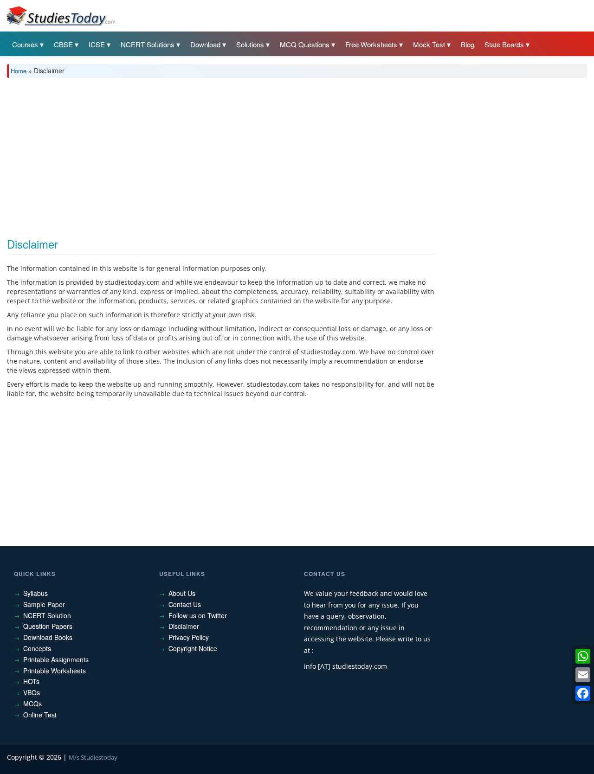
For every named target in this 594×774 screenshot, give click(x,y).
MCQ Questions (304, 44)
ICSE (97, 44)
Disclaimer (183, 626)
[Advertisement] (285, 154)
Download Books (47, 637)
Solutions (250, 44)
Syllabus (35, 593)
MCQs (32, 703)
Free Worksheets (371, 44)
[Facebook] (583, 693)
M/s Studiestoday (93, 757)
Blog (467, 44)
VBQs (31, 692)
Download (205, 44)
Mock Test (429, 44)
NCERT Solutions (147, 44)
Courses (25, 44)
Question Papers (47, 626)
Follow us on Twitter (197, 615)
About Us (181, 593)
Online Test (40, 714)
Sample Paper (44, 604)
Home (18, 70)
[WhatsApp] (583, 656)
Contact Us (184, 604)
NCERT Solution (47, 615)
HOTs (31, 681)
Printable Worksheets (54, 670)
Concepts (37, 648)
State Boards (504, 44)
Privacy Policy (188, 637)
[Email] (583, 674)
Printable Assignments (56, 659)
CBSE (63, 44)
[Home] (60, 15)
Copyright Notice (192, 648)
